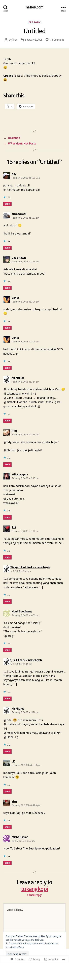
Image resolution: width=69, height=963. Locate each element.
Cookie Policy (17, 946)
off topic (34, 22)
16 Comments (57, 39)
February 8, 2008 (33, 39)
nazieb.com (34, 7)
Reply (7, 204)
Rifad (15, 39)
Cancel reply (34, 895)
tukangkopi (34, 889)
